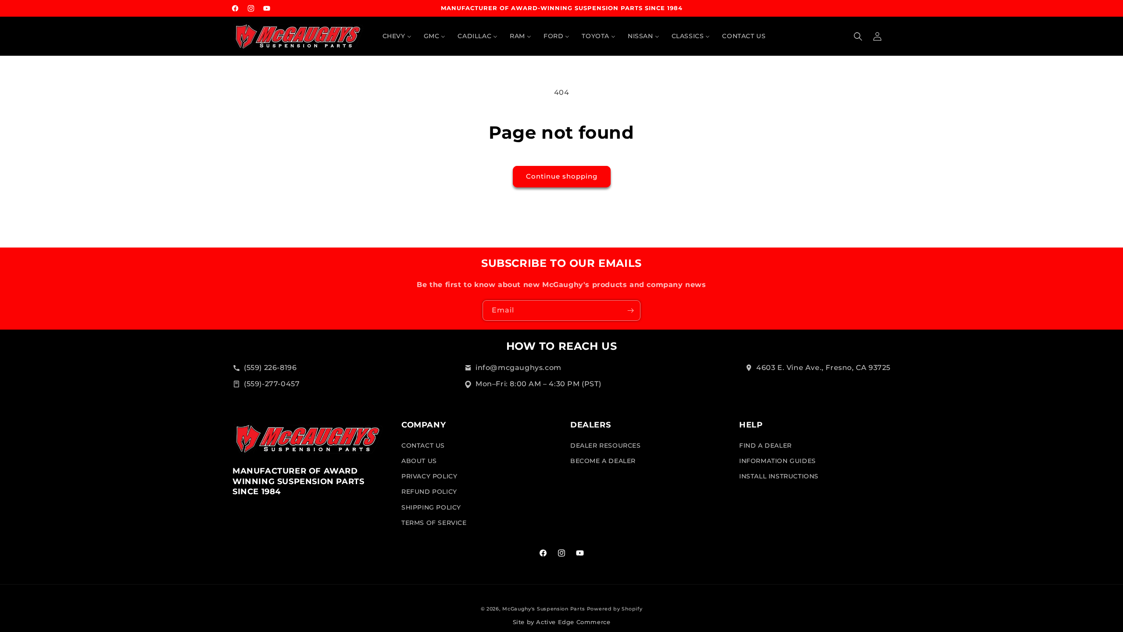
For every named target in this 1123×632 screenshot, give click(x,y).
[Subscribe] (630, 310)
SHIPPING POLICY (431, 507)
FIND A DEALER (765, 445)
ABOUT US (419, 461)
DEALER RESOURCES (605, 445)
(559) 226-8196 (270, 367)
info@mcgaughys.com (519, 367)
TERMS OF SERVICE (434, 523)
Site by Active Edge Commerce (562, 622)
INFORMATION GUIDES (777, 461)
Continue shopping (561, 176)
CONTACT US (423, 445)
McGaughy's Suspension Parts (543, 609)
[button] (858, 36)
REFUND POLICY (429, 492)
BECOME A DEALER (603, 461)
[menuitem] (397, 36)
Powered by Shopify (615, 609)
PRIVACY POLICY (429, 476)
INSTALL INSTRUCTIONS (779, 476)
